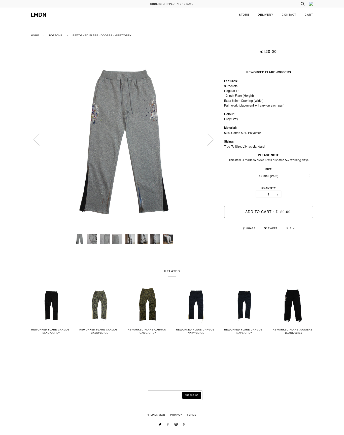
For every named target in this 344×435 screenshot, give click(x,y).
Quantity (268, 188)
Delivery (265, 14)
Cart (309, 14)
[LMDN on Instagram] (176, 424)
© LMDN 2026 (156, 414)
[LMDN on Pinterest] (184, 424)
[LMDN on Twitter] (160, 424)
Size (268, 169)
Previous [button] (39, 139)
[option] (124, 139)
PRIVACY (176, 414)
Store (244, 14)
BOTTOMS (55, 35)
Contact (289, 14)
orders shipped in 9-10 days (171, 4)
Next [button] (207, 139)
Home (35, 35)
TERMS (191, 414)
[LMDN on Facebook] (168, 424)
